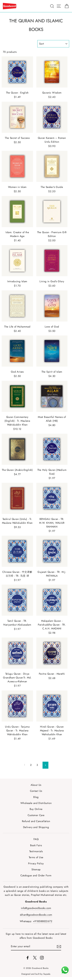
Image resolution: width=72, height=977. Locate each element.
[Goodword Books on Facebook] (27, 957)
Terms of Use (36, 857)
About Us (36, 785)
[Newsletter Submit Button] (59, 946)
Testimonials (36, 851)
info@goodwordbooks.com (36, 908)
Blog (36, 797)
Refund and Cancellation (36, 821)
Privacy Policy (36, 863)
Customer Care (36, 815)
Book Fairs (36, 845)
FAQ (36, 839)
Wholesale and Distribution (36, 803)
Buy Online (36, 809)
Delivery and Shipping (36, 827)
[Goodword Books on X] (35, 957)
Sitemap (36, 869)
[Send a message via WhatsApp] (65, 970)
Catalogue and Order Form (35, 875)
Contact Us (36, 791)
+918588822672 (42, 921)
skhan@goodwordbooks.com (36, 915)
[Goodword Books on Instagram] (42, 957)
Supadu (47, 974)
